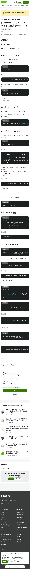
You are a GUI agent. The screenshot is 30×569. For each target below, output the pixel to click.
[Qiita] (4, 2)
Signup (26, 2)
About (2, 512)
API (17, 530)
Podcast (3, 549)
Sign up (11, 561)
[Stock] (7, 365)
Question (16, 5)
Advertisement (5, 530)
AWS (3, 29)
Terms (2, 514)
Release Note (19, 512)
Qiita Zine (18, 539)
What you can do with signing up (11, 387)
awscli (9, 29)
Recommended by (13, 405)
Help (2, 527)
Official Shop (19, 542)
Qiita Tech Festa (20, 522)
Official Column (20, 517)
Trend (3, 5)
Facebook (3, 544)
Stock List (9, 5)
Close (18, 561)
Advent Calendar (20, 519)
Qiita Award (19, 525)
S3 (6, 29)
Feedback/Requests (6, 525)
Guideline (3, 519)
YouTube (3, 547)
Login (19, 2)
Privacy (3, 517)
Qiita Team (19, 536)
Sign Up (18, 478)
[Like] (3, 365)
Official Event (24, 5)
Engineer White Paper (21, 527)
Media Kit (3, 522)
